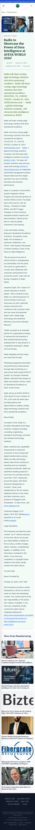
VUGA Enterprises (18, 820)
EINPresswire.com (11, 148)
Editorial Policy (13, 822)
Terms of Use (22, 824)
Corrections (28, 822)
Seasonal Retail (23, 799)
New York (25, 801)
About (5, 822)
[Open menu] (3, 6)
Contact (21, 822)
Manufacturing (12, 801)
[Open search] (31, 6)
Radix (24, 148)
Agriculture (10, 799)
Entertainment (14, 804)
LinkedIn (12, 520)
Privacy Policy (13, 824)
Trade (24, 804)
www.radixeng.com (12, 506)
